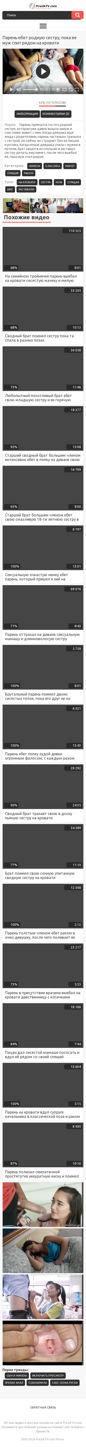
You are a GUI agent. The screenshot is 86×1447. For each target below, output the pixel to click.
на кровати (27, 182)
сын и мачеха (17, 1375)
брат (10, 189)
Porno (60, 1439)
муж (59, 182)
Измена (34, 166)
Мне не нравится (32, 103)
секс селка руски (65, 1382)
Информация (27, 113)
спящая (73, 182)
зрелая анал (14, 1382)
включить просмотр (48, 1375)
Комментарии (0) (56, 113)
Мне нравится (21, 103)
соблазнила (37, 1382)
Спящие (13, 173)
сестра (46, 182)
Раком (28, 173)
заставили (26, 189)
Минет (70, 166)
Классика (52, 166)
